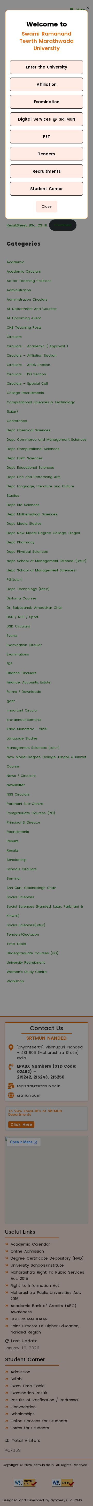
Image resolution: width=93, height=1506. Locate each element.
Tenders (46, 154)
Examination (46, 102)
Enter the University (46, 67)
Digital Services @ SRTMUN (46, 119)
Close (47, 206)
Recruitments (47, 171)
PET (46, 136)
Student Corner (46, 188)
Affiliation (47, 84)
